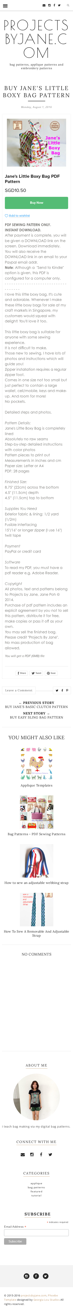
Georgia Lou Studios (46, 1299)
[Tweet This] (57, 690)
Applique (36, 1183)
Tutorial (36, 1195)
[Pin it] (67, 690)
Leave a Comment (18, 690)
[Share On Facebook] (62, 690)
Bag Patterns (36, 1187)
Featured (36, 1191)
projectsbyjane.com (36, 39)
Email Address (15, 1227)
